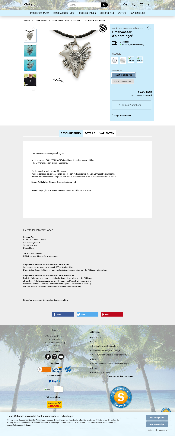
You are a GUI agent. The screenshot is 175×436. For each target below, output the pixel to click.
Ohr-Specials (107, 13)
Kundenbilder (137, 13)
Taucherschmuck (39, 13)
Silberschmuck (87, 13)
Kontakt (95, 368)
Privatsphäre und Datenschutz (105, 346)
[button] (125, 5)
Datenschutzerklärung (21, 425)
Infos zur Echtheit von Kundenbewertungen (110, 364)
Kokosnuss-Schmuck (64, 13)
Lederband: (117, 70)
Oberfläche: (117, 54)
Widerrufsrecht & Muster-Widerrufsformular (110, 355)
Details (90, 133)
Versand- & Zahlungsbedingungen (106, 350)
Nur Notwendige (157, 424)
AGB (94, 342)
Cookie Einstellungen (101, 372)
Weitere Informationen (157, 430)
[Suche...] (104, 4)
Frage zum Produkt (122, 116)
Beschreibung (71, 133)
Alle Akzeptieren (157, 418)
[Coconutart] (31, 5)
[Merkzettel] (141, 5)
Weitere (122, 13)
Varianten (107, 133)
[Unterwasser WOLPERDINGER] (76, 58)
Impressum (97, 337)
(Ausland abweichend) (136, 45)
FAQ (94, 359)
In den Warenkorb (131, 105)
